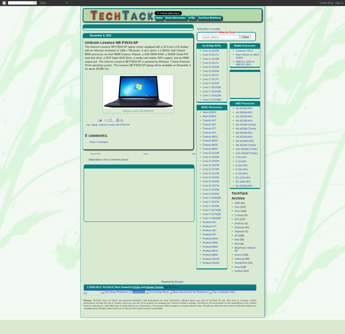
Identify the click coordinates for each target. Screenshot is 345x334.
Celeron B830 (210, 145)
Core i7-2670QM (212, 210)
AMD (237, 203)
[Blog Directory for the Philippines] (189, 292)
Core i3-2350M (211, 161)
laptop (95, 125)
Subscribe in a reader (208, 29)
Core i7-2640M (211, 206)
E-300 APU (242, 165)
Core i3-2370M (211, 169)
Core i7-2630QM (212, 197)
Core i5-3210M (211, 59)
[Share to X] (114, 120)
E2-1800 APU (243, 181)
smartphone (241, 262)
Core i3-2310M (211, 153)
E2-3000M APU (244, 185)
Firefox (136, 287)
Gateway (239, 227)
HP (236, 235)
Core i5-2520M (211, 189)
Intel (237, 239)
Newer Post (95, 154)
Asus (237, 211)
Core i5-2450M (211, 181)
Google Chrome (155, 287)
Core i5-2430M (211, 177)
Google (240, 292)
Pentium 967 (209, 222)
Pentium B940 (210, 238)
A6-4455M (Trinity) (246, 128)
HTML (192, 17)
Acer (237, 207)
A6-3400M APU (244, 116)
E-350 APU (242, 169)
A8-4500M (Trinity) (246, 145)
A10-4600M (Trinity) (246, 149)
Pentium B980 (210, 254)
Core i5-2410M (211, 173)
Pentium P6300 (211, 263)
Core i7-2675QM (212, 214)
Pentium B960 (210, 246)
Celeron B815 (210, 136)
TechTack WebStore (209, 17)
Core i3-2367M (211, 165)
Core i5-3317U (211, 63)
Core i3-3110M (211, 50)
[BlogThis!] (110, 120)
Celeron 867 (209, 124)
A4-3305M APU (244, 112)
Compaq (239, 215)
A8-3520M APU (244, 137)
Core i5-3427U (211, 75)
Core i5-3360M (211, 71)
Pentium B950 (210, 242)
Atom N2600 (209, 112)
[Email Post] (99, 120)
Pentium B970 (210, 250)
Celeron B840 (210, 149)
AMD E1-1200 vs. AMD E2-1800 (245, 63)
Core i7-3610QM (212, 87)
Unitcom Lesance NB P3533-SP (114, 125)
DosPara (239, 223)
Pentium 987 (209, 230)
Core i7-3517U (211, 79)
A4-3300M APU (244, 108)
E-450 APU (242, 173)
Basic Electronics (176, 17)
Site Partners (171, 287)
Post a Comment (99, 142)
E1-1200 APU (243, 177)
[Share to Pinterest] (122, 120)
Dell (237, 219)
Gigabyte (239, 231)
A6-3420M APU (244, 120)
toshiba (239, 271)
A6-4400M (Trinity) (246, 124)
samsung (240, 258)
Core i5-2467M (211, 185)
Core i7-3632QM (212, 95)
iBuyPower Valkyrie (245, 247)
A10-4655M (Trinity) (246, 153)
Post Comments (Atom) (115, 159)
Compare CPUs (244, 50)
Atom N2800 (209, 116)
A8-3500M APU (244, 133)
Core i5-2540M (211, 193)
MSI (237, 243)
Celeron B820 (210, 140)
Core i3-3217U (211, 54)
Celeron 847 (209, 120)
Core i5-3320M (211, 67)
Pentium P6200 (211, 259)
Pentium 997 (209, 234)
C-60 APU (241, 161)
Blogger (179, 281)
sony (237, 267)
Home (159, 17)
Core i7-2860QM (212, 218)
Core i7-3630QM (212, 91)
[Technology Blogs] (157, 292)
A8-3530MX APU (245, 141)
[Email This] (106, 120)
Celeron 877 (209, 128)
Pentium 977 (209, 226)
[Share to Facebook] (118, 120)
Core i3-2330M (211, 157)
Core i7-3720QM (212, 99)
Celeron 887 (209, 132)
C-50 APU (241, 157)
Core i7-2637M (211, 201)
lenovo (238, 254)
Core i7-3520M (211, 83)
